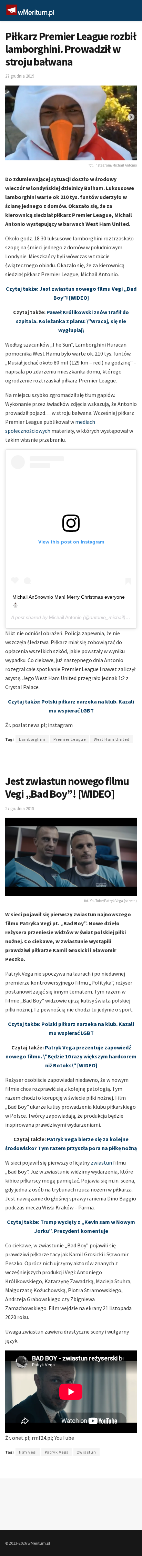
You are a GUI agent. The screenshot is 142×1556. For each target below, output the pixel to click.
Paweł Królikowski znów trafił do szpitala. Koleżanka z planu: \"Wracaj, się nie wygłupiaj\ (72, 321)
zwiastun (101, 1162)
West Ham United (112, 739)
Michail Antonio (65, 617)
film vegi (28, 1452)
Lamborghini (32, 739)
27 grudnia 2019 (19, 76)
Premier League (69, 739)
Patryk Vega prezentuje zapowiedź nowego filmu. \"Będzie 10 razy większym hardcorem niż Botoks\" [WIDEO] (71, 1056)
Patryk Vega (57, 1452)
